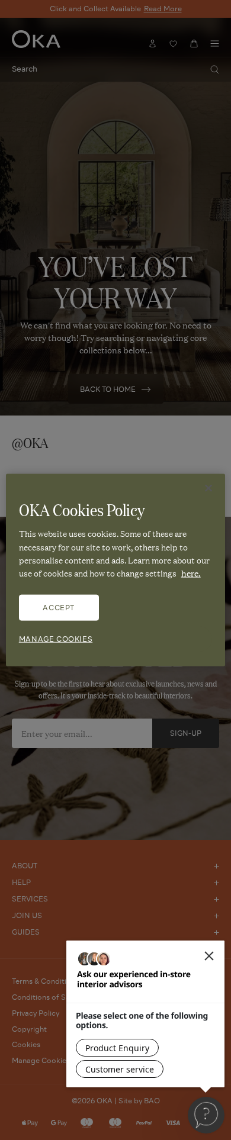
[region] (116, 570)
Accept (59, 607)
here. (191, 572)
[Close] (208, 488)
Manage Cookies (55, 638)
